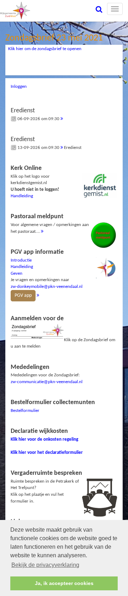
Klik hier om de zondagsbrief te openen (44, 49)
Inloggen (19, 86)
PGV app (23, 295)
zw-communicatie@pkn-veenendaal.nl (46, 382)
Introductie (21, 260)
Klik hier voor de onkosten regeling (44, 439)
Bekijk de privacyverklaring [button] (45, 565)
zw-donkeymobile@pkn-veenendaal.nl (46, 286)
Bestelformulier (25, 410)
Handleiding (22, 196)
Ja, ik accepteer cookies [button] (64, 583)
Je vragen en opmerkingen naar (46, 274)
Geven (16, 273)
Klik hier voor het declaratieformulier (47, 452)
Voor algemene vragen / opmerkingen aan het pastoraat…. (50, 223)
